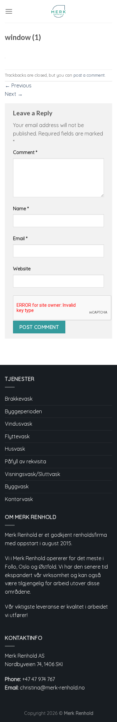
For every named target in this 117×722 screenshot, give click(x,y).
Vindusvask (18, 423)
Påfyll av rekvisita (25, 461)
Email (20, 238)
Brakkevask (18, 398)
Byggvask (17, 486)
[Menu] (9, 11)
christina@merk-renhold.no (52, 687)
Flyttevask (17, 436)
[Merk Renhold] (58, 11)
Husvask (15, 448)
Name (21, 209)
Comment (25, 152)
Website (22, 269)
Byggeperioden (23, 411)
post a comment (89, 75)
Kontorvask (19, 499)
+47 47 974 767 (38, 679)
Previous (18, 85)
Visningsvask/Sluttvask (32, 474)
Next (14, 94)
